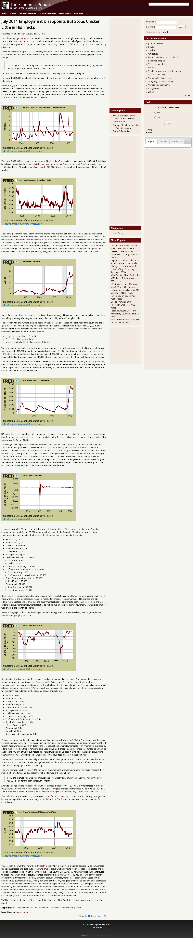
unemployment (41, 907)
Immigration (153, 88)
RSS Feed (79, 13)
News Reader (65, 13)
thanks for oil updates (158, 60)
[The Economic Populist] (5, 8)
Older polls (150, 129)
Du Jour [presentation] (163, 141)
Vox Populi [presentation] (177, 141)
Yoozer (151, 67)
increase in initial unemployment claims (44, 164)
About (13, 13)
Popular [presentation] (151, 141)
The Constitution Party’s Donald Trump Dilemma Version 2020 (124, 118)
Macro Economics (47, 13)
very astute (153, 53)
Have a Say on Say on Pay (123, 296)
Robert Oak (17, 34)
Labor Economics (27, 13)
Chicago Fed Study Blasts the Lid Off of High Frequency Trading (124, 269)
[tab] (151, 141)
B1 (22, 529)
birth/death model (43, 866)
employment (23, 907)
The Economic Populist (31, 4)
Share (93, 916)
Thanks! (151, 50)
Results (149, 132)
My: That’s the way (156, 74)
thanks (151, 47)
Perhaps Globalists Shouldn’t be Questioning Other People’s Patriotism (126, 128)
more (187, 95)
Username (151, 21)
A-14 (55, 685)
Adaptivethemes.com (107, 935)
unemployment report (19, 38)
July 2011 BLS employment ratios (38, 51)
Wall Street (85, 51)
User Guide (118, 233)
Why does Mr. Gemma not (160, 78)
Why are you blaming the (159, 85)
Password (150, 26)
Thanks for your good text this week (164, 71)
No (158, 117)
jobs (14, 907)
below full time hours (54, 796)
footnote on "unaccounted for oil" (163, 57)
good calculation (155, 43)
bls (32, 907)
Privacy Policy (96, 927)
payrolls (77, 907)
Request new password (157, 32)
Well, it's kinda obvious (158, 64)
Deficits (151, 91)
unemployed (67, 907)
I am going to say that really (160, 81)
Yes (158, 112)
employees (55, 907)
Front (4, 13)
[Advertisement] (122, 62)
